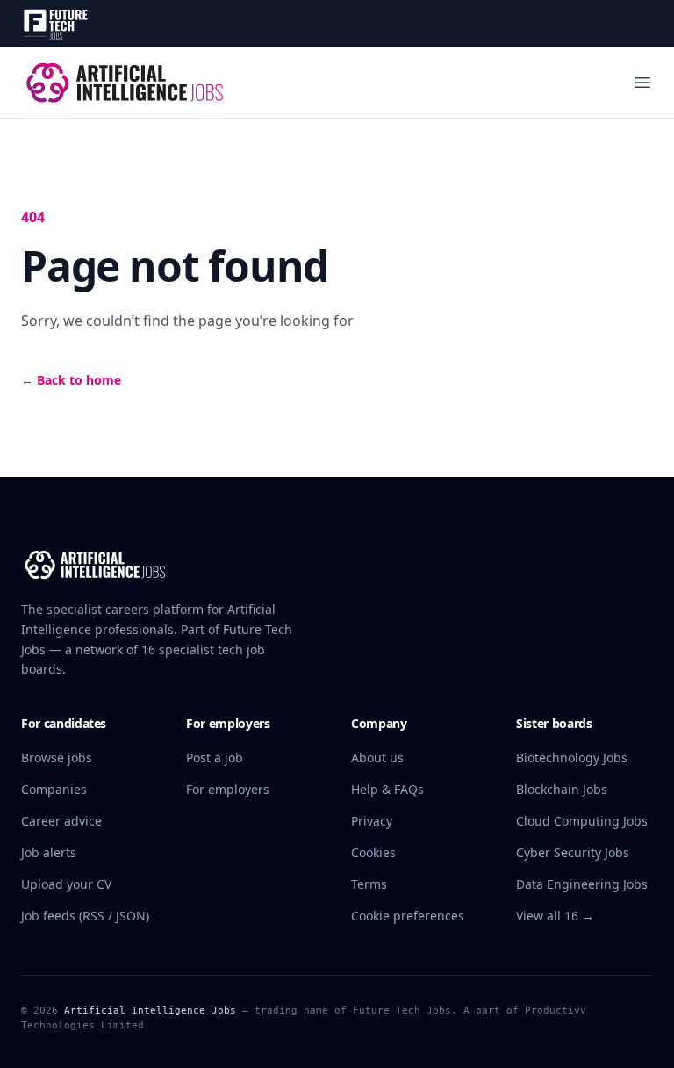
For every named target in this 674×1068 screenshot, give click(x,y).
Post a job (214, 757)
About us (377, 757)
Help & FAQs (387, 789)
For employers (227, 789)
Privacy (371, 820)
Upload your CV (66, 884)
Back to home (71, 380)
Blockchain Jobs (561, 789)
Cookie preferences (407, 915)
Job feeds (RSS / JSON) (85, 915)
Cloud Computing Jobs (582, 820)
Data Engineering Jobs (582, 884)
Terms (369, 884)
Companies (54, 789)
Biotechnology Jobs (571, 757)
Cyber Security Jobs (572, 852)
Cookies (373, 852)
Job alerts (48, 852)
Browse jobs (56, 757)
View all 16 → (555, 915)
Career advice (61, 820)
